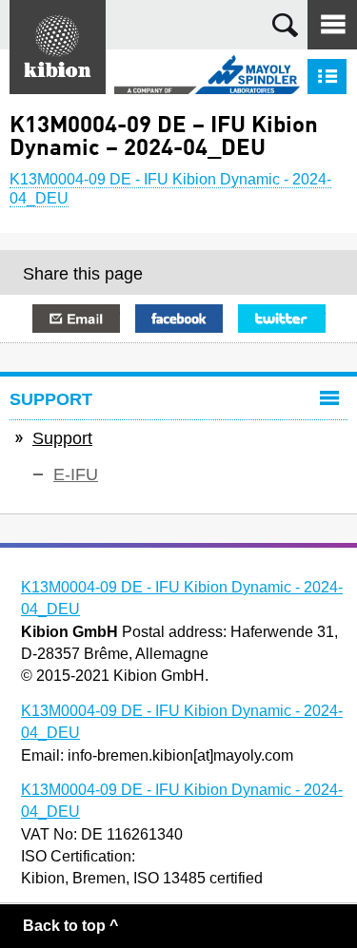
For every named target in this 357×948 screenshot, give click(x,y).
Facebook (179, 318)
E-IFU (75, 474)
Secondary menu (327, 76)
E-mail (76, 318)
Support (62, 438)
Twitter (282, 318)
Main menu (332, 24)
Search (285, 25)
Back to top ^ (70, 926)
